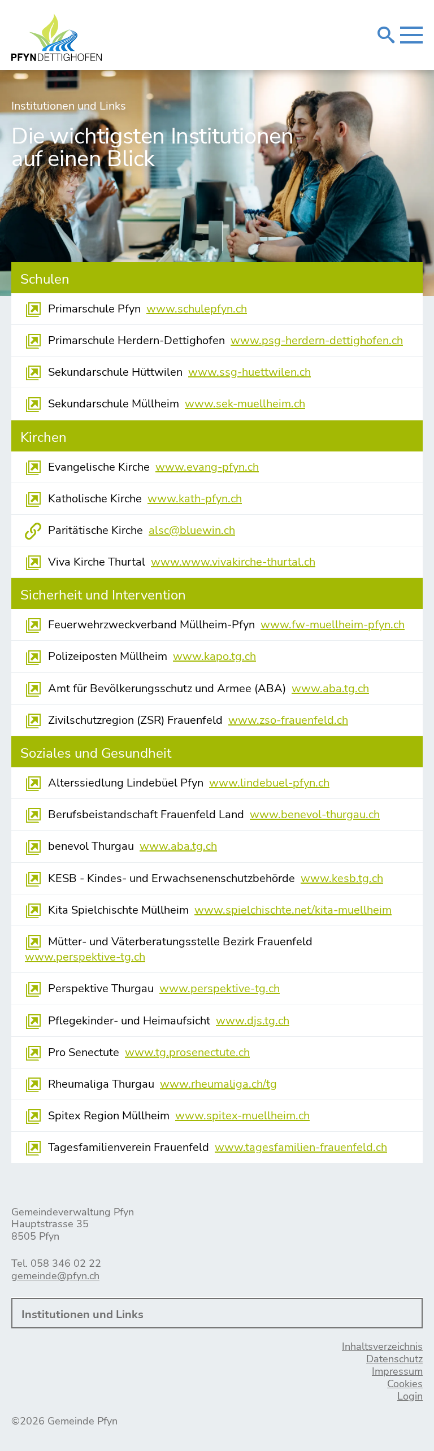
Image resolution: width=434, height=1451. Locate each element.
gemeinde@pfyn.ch (55, 1276)
